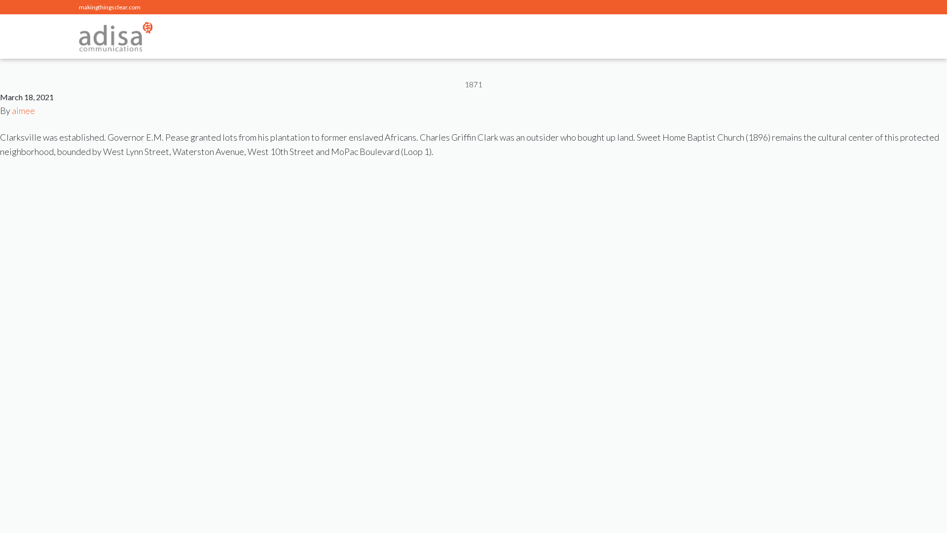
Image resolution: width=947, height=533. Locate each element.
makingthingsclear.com (110, 7)
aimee (23, 110)
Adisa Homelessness (115, 36)
